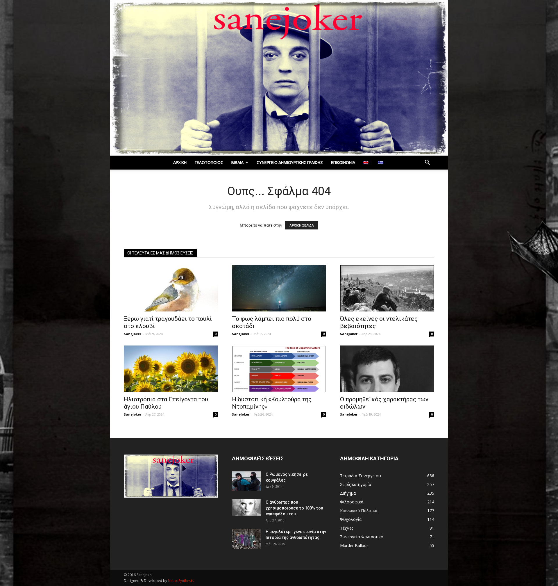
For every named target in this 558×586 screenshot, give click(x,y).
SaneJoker (132, 334)
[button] (427, 163)
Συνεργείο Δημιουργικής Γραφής (290, 162)
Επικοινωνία (343, 162)
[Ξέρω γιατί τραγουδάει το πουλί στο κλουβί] (171, 288)
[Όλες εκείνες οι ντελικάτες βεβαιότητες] (387, 288)
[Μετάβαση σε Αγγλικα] (366, 163)
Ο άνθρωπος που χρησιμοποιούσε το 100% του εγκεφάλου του (294, 508)
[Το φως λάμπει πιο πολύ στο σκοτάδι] (279, 288)
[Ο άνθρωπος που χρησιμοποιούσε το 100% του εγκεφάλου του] (246, 507)
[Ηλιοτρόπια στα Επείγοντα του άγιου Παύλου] (171, 368)
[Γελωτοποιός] (279, 78)
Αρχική (180, 162)
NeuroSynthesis (181, 580)
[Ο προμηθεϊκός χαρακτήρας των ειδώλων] (387, 368)
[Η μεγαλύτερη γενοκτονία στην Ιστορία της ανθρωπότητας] (246, 539)
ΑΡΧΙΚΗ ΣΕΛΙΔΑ (301, 225)
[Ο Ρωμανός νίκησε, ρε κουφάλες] (246, 481)
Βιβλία (237, 162)
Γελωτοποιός (209, 162)
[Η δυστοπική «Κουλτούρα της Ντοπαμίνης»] (279, 368)
